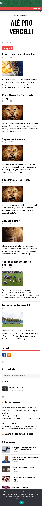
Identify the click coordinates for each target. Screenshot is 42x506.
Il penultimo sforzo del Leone (16, 180)
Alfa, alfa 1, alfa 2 (11, 220)
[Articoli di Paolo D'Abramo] (5, 390)
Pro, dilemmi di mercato (11, 423)
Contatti (38, 12)
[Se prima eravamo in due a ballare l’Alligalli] (6, 481)
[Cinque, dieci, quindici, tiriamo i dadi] (6, 471)
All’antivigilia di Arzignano (11, 415)
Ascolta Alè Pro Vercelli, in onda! (19, 433)
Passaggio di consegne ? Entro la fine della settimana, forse (24, 448)
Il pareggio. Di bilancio (20, 487)
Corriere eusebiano (13, 402)
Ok (22, 502)
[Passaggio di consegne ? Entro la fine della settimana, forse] (6, 451)
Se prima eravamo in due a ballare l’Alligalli (24, 478)
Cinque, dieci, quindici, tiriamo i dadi (23, 468)
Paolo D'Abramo (16, 387)
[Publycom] (1, 3)
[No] (39, 497)
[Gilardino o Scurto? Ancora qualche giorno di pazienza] (6, 461)
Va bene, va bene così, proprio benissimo (16, 263)
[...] (31, 87)
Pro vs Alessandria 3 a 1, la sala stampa (17, 96)
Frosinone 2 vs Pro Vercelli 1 (16, 305)
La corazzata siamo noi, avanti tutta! (20, 54)
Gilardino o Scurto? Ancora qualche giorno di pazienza (25, 458)
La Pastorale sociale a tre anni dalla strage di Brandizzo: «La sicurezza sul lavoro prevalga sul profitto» (20, 410)
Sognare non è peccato (13, 139)
